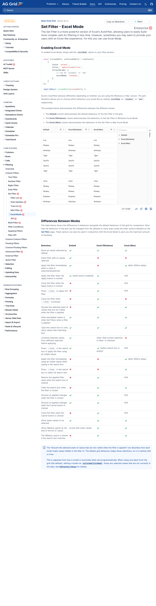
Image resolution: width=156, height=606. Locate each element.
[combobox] (142, 21)
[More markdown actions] (129, 22)
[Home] (12, 4)
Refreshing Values (67, 466)
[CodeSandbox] (146, 208)
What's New (10, 21)
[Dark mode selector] (146, 4)
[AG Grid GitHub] (152, 3)
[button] (78, 10)
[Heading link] (73, 48)
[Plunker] (150, 208)
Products (51, 4)
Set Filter (45, 232)
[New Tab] (141, 208)
